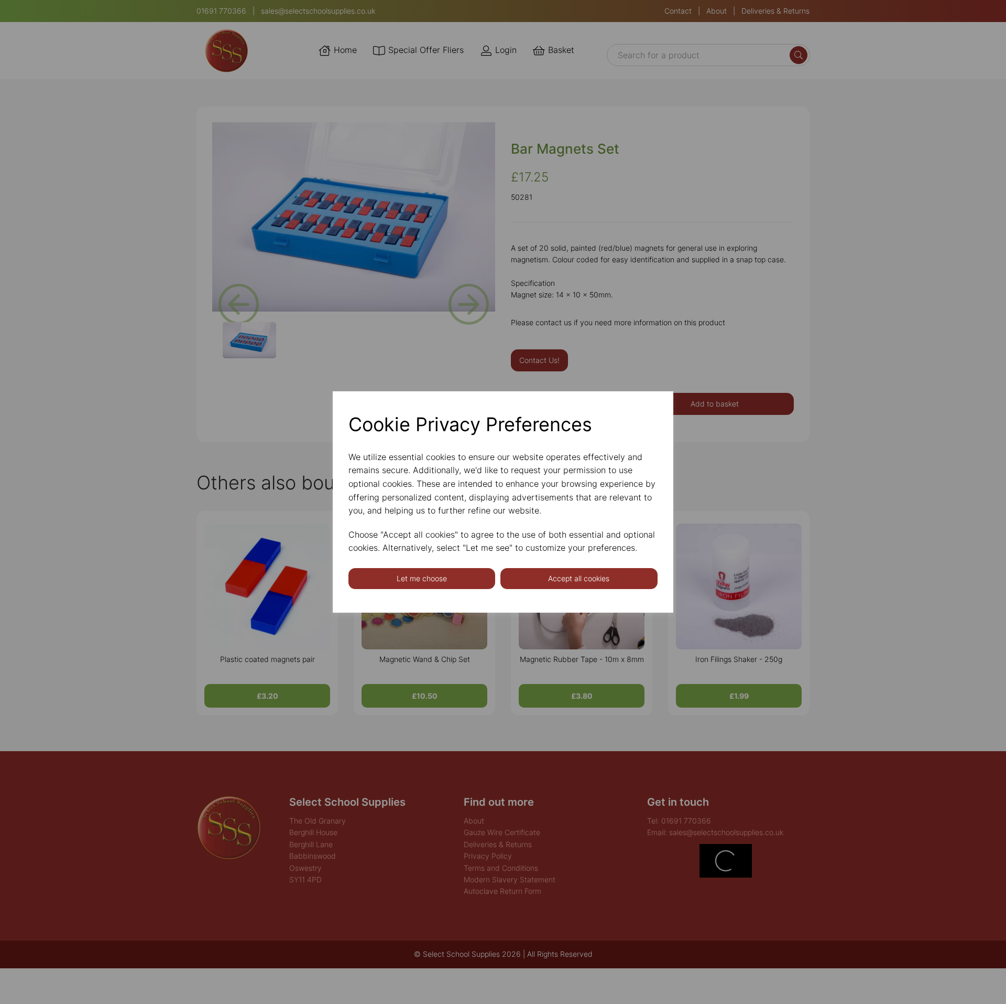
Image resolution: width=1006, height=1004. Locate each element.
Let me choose (422, 578)
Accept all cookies (578, 578)
